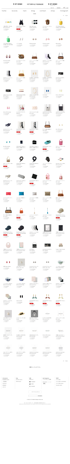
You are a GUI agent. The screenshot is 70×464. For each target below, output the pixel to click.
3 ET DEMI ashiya (59, 383)
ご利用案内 (5, 381)
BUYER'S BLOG (19, 379)
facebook (32, 386)
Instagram (32, 381)
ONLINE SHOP (59, 385)
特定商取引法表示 (6, 379)
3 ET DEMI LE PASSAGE (61, 381)
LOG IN (52, 7)
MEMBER (59, 7)
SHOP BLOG (18, 381)
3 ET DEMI (58, 379)
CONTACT (5, 383)
